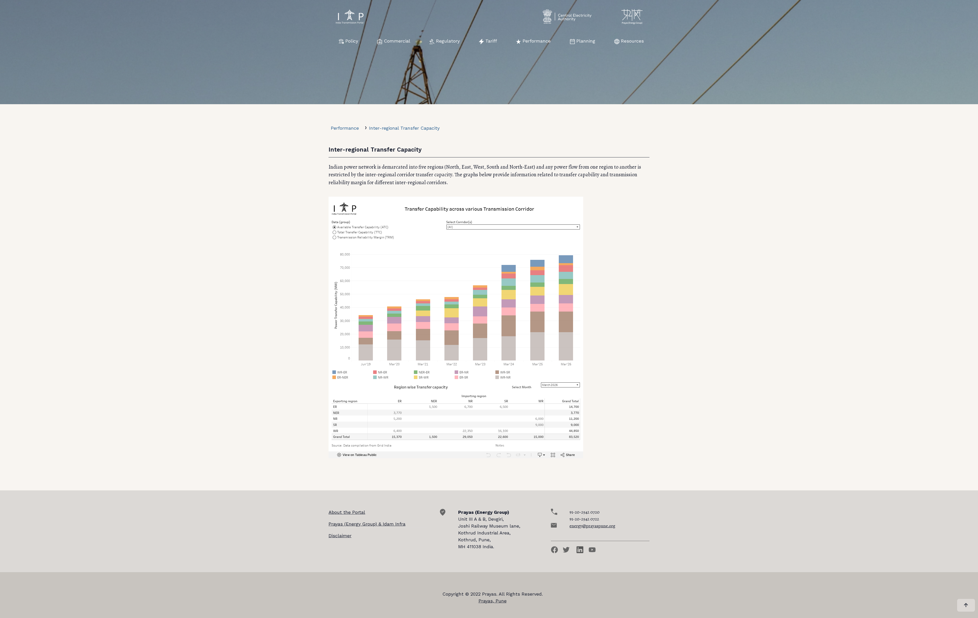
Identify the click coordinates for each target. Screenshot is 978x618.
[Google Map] (442, 514)
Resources (632, 41)
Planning (585, 41)
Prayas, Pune (493, 600)
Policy (351, 41)
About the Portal (347, 512)
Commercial (397, 41)
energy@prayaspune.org (592, 526)
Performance (537, 41)
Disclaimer (340, 535)
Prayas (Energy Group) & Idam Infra (367, 524)
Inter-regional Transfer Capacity (404, 128)
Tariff (491, 41)
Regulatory (448, 41)
